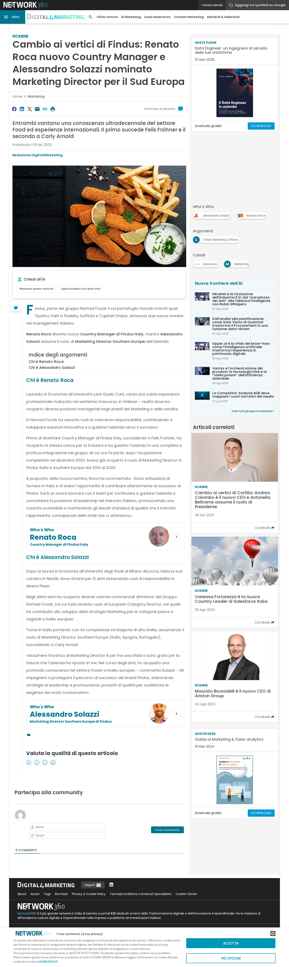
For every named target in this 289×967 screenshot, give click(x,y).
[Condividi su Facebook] (14, 109)
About (22, 894)
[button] (12, 17)
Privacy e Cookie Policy (89, 894)
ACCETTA (231, 943)
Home (17, 96)
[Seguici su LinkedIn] (111, 885)
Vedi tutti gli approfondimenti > (253, 411)
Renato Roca (53, 537)
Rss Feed (61, 894)
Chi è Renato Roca (46, 361)
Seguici (90, 885)
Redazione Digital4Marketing (37, 155)
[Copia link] (45, 109)
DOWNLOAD (261, 125)
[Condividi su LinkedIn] (21, 109)
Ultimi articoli (107, 17)
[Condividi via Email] (37, 109)
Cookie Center (186, 894)
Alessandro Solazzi (64, 714)
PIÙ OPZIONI (231, 958)
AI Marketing (131, 17)
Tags (47, 894)
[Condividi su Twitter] (29, 109)
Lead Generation (157, 17)
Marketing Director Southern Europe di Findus (71, 721)
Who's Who (42, 530)
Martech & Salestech (223, 17)
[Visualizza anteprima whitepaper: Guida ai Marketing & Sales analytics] (234, 779)
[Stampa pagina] (52, 109)
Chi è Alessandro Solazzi (52, 367)
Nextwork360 (27, 913)
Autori (35, 894)
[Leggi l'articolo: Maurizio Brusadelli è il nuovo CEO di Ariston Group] (234, 676)
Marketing (36, 96)
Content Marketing (189, 17)
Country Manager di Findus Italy (59, 544)
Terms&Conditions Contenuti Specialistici (140, 894)
